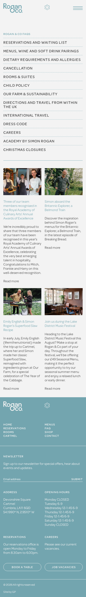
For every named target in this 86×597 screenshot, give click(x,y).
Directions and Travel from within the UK (40, 104)
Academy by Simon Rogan (28, 141)
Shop (49, 432)
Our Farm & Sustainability (30, 94)
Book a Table (22, 567)
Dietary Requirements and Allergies (42, 59)
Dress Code (15, 124)
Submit (77, 479)
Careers (12, 132)
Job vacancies (64, 567)
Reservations (14, 428)
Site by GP (9, 592)
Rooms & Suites (19, 77)
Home (7, 424)
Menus (50, 424)
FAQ (48, 428)
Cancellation (18, 68)
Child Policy (16, 85)
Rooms (8, 432)
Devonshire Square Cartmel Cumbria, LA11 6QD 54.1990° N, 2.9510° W (18, 505)
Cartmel (10, 436)
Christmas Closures (24, 149)
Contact (52, 436)
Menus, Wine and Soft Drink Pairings (41, 51)
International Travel (26, 115)
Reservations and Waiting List (35, 42)
